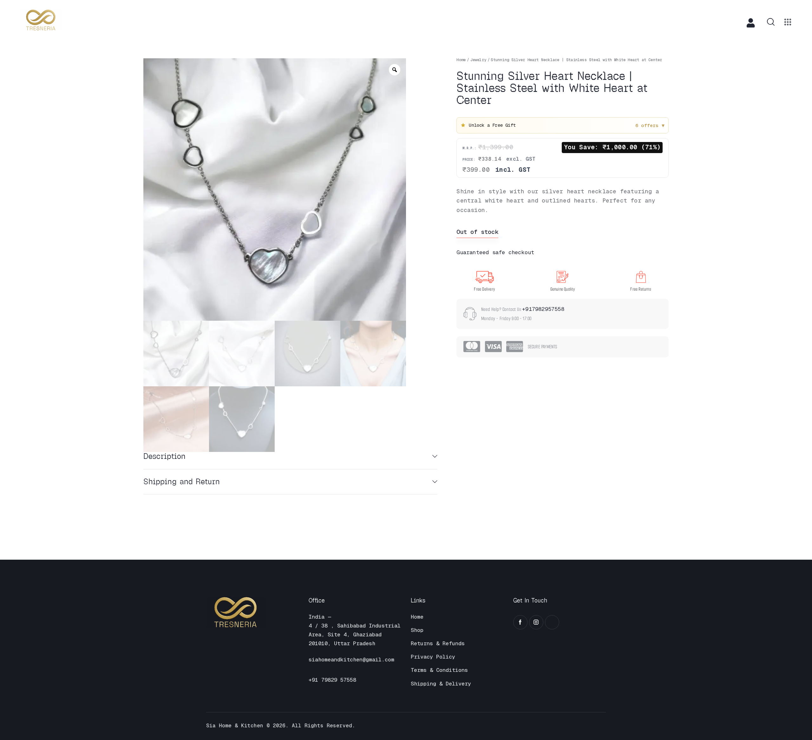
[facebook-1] (520, 622)
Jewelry (478, 59)
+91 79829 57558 (332, 679)
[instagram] (536, 622)
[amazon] (552, 622)
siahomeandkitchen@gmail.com (351, 659)
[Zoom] (394, 69)
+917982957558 (543, 309)
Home (461, 59)
